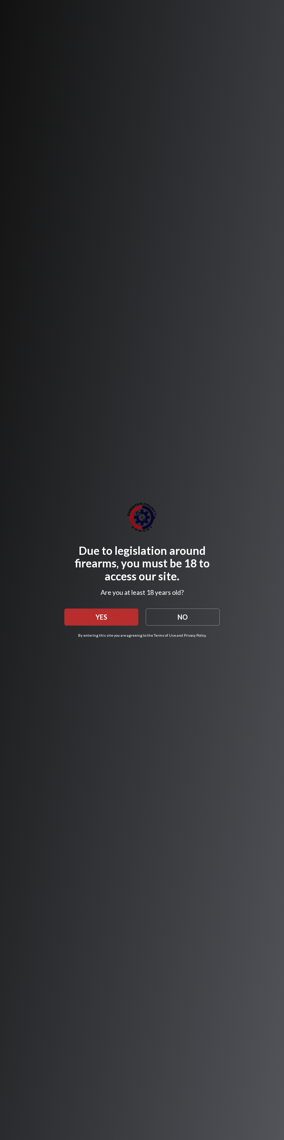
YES (101, 617)
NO (183, 617)
